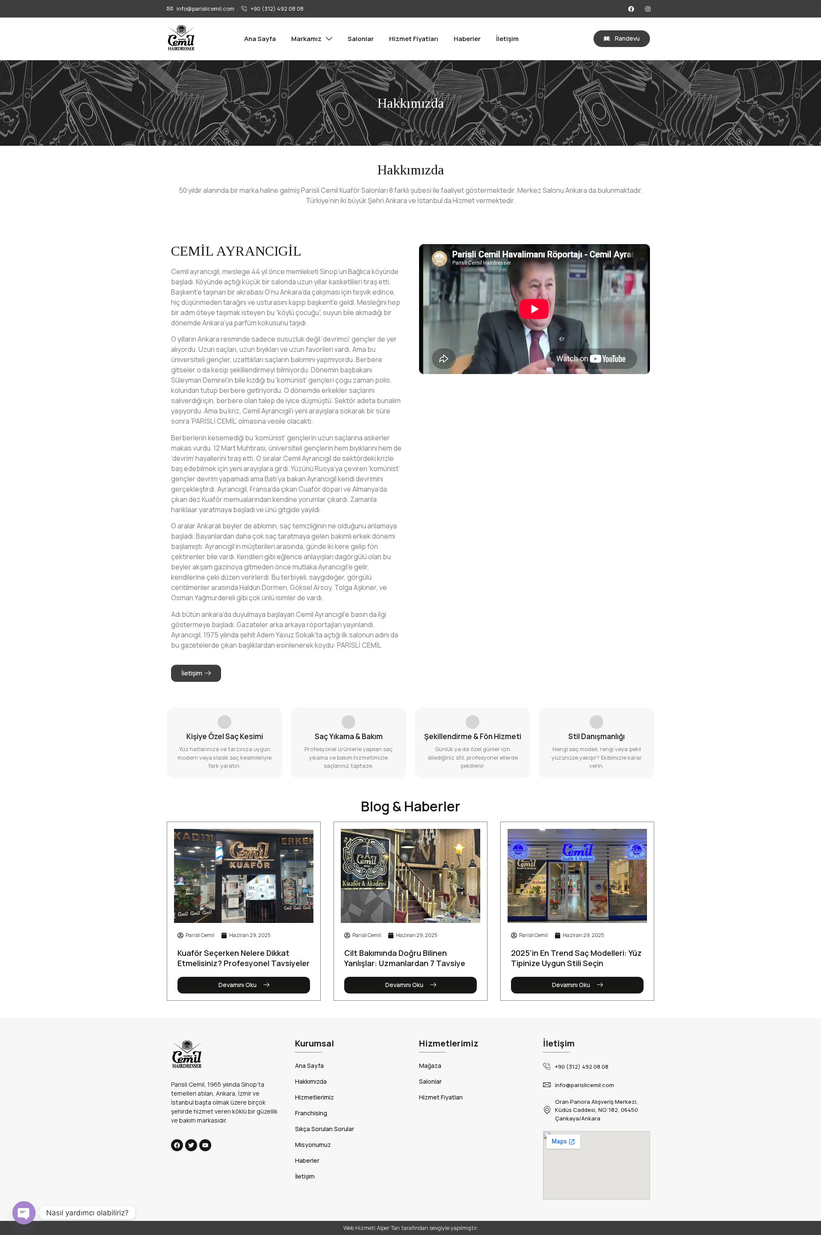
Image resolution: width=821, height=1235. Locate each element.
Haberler (467, 38)
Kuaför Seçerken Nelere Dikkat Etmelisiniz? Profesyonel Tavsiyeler (243, 958)
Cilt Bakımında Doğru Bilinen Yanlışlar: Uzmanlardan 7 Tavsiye (404, 958)
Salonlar (361, 38)
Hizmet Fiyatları (413, 38)
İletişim (507, 38)
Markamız (306, 38)
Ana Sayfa (260, 38)
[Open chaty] (23, 1212)
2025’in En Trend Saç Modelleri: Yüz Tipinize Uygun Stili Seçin (576, 958)
